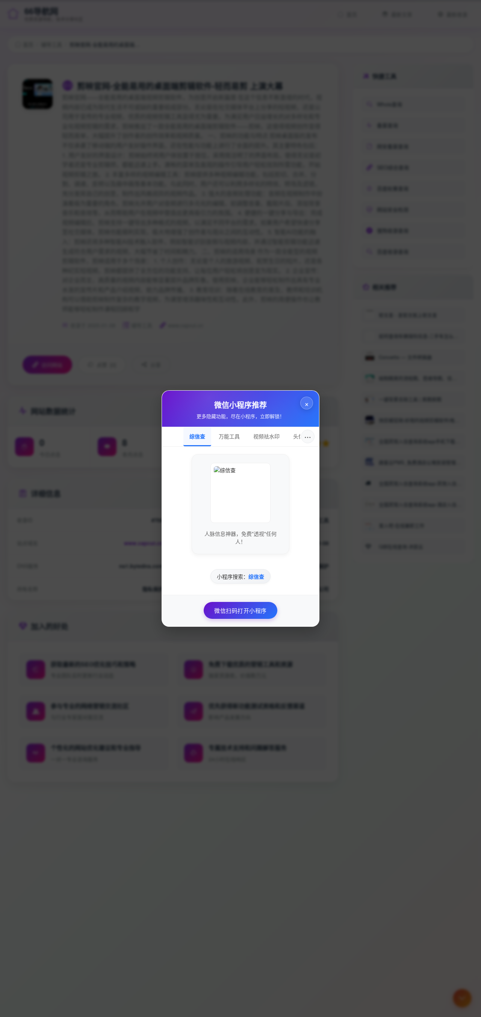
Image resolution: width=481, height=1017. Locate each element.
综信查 (197, 436)
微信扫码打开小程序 (240, 610)
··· (307, 436)
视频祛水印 (266, 436)
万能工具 (229, 436)
